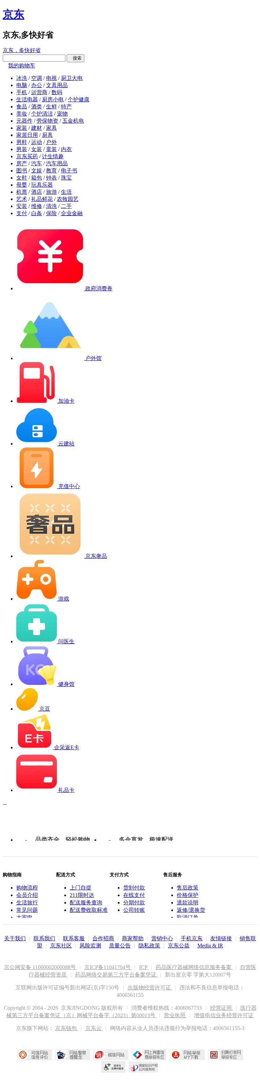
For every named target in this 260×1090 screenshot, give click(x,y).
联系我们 (44, 938)
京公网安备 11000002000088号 (40, 967)
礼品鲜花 (42, 199)
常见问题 (27, 910)
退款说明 (187, 902)
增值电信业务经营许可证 (224, 1015)
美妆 (21, 114)
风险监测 (90, 945)
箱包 (36, 178)
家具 (51, 128)
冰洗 (21, 78)
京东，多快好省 (22, 50)
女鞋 (21, 178)
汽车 (36, 163)
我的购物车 (21, 65)
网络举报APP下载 (187, 1054)
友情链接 (221, 938)
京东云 (94, 1028)
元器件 (24, 121)
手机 (21, 92)
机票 (21, 192)
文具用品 (57, 85)
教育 (51, 170)
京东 (13, 14)
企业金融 (72, 213)
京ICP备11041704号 (108, 967)
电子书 (69, 170)
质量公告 (120, 945)
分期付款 (134, 902)
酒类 (36, 106)
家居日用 (27, 135)
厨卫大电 (72, 78)
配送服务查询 (86, 902)
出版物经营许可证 (150, 987)
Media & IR (210, 945)
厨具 (47, 135)
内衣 (66, 149)
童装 (51, 149)
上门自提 (80, 887)
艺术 (21, 199)
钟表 (51, 178)
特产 (66, 106)
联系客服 (74, 938)
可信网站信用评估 (34, 1054)
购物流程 (27, 887)
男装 (21, 149)
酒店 (36, 192)
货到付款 (134, 887)
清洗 (51, 206)
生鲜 (51, 106)
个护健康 (78, 99)
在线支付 (134, 895)
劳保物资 (47, 121)
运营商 (39, 92)
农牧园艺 (68, 199)
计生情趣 (53, 156)
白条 (36, 213)
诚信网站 (110, 1054)
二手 (66, 206)
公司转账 (134, 910)
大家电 (24, 917)
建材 (36, 128)
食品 (21, 106)
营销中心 (162, 938)
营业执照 (175, 1015)
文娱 (36, 170)
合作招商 (103, 938)
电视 (51, 78)
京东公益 (179, 945)
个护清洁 (42, 114)
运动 (36, 142)
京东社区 (61, 945)
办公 (36, 85)
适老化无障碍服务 (113, 1067)
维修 (36, 206)
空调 (36, 78)
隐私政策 (149, 945)
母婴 (21, 185)
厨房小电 (53, 99)
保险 (51, 213)
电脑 (21, 85)
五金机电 (73, 121)
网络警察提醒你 (72, 1054)
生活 (66, 192)
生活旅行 (27, 902)
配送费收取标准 (89, 910)
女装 (36, 149)
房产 (21, 163)
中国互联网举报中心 (149, 1054)
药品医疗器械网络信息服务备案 (194, 967)
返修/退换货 (191, 910)
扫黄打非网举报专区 (225, 1054)
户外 (51, 142)
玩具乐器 (42, 185)
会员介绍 (27, 895)
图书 (21, 170)
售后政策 (187, 887)
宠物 (62, 114)
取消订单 (187, 917)
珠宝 (66, 178)
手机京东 (191, 938)
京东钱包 (66, 1028)
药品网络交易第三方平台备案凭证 (116, 975)
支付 (21, 213)
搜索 (75, 58)
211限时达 (82, 895)
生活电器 (27, 99)
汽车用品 (57, 163)
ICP (144, 967)
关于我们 (15, 938)
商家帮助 (133, 938)
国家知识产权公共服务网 (143, 1067)
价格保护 (187, 895)
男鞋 (21, 142)
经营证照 (221, 1008)
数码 (56, 92)
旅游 (51, 192)
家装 (21, 128)
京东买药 (27, 156)
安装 (21, 206)
